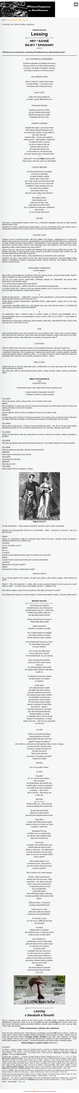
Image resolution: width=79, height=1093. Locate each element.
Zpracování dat (49, 1091)
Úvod (3, 20)
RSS (55, 1091)
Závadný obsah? (40, 1091)
